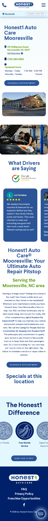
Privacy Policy (24, 494)
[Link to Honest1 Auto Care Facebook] (24, 505)
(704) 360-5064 (15, 59)
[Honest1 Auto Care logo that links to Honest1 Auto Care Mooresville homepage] (24, 5)
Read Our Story (24, 458)
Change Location (35, 14)
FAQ (24, 489)
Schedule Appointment (22, 83)
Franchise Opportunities (24, 498)
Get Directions (13, 53)
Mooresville (10, 14)
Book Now (41, 514)
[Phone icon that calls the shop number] (4, 5)
